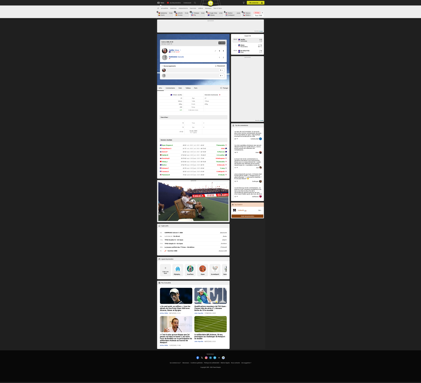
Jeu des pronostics (175, 3)
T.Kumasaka (220, 161)
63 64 (202, 168)
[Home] (158, 8)
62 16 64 (203, 151)
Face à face (218, 8)
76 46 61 (203, 155)
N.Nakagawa (220, 158)
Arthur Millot (164, 313)
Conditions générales (197, 363)
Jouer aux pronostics (247, 216)
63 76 (184, 168)
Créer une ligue (165, 272)
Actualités (164, 8)
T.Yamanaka (220, 145)
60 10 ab (203, 161)
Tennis (162, 3)
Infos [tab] (160, 88)
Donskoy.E (165, 158)
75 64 (202, 158)
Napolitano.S (166, 148)
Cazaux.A (165, 171)
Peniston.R (166, 175)
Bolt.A (164, 165)
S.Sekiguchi (221, 171)
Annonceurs (185, 363)
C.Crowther (221, 155)
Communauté (187, 3)
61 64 (202, 171)
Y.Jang (222, 168)
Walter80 (241, 210)
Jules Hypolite (198, 313)
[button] (195, 2)
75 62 (184, 175)
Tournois (193, 8)
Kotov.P (164, 151)
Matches (173, 8)
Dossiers (208, 8)
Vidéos (200, 8)
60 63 (184, 145)
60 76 (202, 165)
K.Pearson (221, 151)
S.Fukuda (221, 175)
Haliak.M (165, 155)
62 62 (184, 151)
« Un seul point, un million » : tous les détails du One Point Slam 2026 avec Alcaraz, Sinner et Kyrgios (175, 308)
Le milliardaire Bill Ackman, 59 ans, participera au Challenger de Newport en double (209, 337)
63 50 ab (183, 161)
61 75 (184, 148)
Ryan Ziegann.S (167, 145)
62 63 (184, 171)
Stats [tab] (180, 88)
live (257, 13)
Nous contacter (235, 363)
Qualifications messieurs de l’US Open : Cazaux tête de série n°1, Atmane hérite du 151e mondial (210, 308)
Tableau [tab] (188, 88)
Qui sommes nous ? (175, 363)
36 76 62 (183, 158)
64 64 (202, 175)
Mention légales (225, 363)
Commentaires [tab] (170, 88)
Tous (258, 15)
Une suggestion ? (246, 363)
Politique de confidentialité (211, 363)
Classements (183, 8)
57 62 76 (183, 165)
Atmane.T (165, 168)
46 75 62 (203, 148)
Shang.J (165, 161)
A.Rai (223, 148)
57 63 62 (183, 155)
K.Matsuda (221, 165)
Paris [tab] (195, 88)
